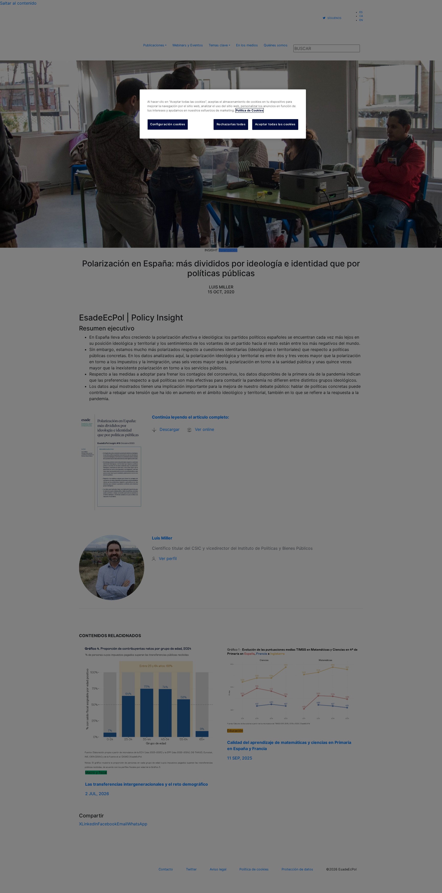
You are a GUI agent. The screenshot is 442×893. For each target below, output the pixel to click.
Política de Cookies (249, 110)
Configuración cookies (167, 124)
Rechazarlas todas (231, 124)
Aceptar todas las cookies (275, 124)
